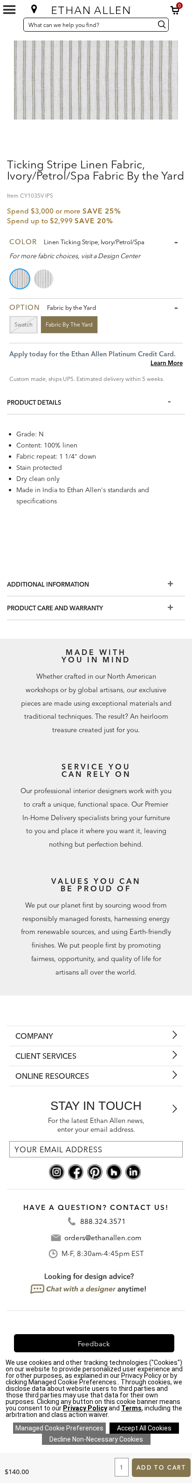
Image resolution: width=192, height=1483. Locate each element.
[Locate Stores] (34, 9)
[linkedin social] (133, 1171)
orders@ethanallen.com (102, 1237)
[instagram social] (56, 1171)
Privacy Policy (85, 1408)
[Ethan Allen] (96, 8)
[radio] (20, 278)
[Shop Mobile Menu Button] (9, 9)
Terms (131, 1408)
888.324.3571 (103, 1221)
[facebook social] (75, 1171)
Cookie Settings (59, 1428)
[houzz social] (114, 1171)
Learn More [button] (167, 363)
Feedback (94, 1343)
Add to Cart (161, 1467)
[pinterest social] (95, 1171)
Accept (144, 1428)
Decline (96, 1439)
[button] (175, 10)
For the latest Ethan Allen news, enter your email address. (96, 1125)
